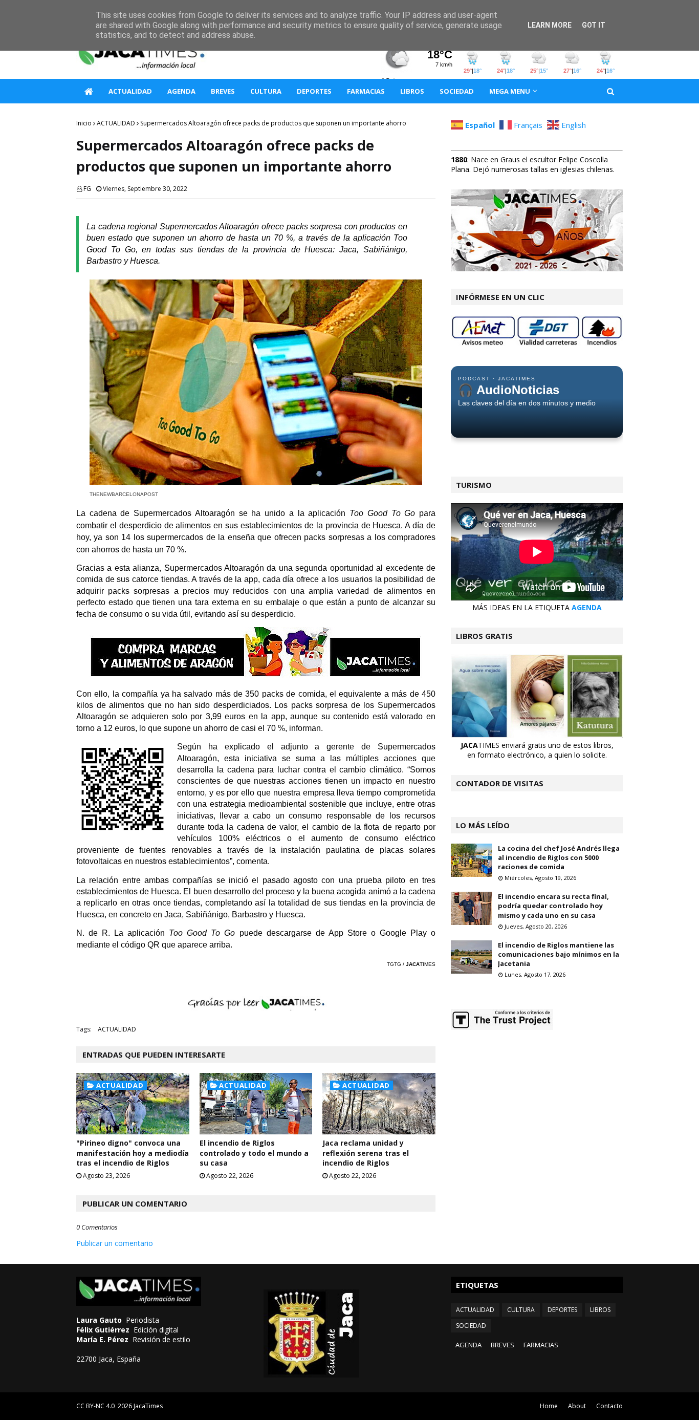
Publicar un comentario (114, 1243)
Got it (593, 25)
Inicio (84, 123)
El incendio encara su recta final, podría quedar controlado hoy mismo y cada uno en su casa (553, 905)
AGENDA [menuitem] (181, 91)
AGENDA (587, 607)
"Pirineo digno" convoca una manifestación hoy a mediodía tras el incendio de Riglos (132, 1153)
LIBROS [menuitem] (412, 91)
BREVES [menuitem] (223, 91)
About (577, 1406)
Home (549, 1406)
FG (87, 188)
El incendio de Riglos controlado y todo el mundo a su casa (254, 1153)
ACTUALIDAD (116, 123)
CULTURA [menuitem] (265, 91)
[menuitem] (88, 91)
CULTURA (521, 1309)
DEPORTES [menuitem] (314, 91)
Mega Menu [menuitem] (509, 91)
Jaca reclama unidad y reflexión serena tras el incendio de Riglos (365, 1153)
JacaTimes (148, 1406)
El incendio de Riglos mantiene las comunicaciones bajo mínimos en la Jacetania (558, 954)
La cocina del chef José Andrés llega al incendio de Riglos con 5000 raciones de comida (559, 857)
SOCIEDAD (471, 1325)
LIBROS (600, 1309)
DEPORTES (562, 1309)
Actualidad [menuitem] (130, 91)
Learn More (550, 25)
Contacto (609, 1406)
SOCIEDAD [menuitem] (457, 91)
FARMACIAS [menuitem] (366, 91)
